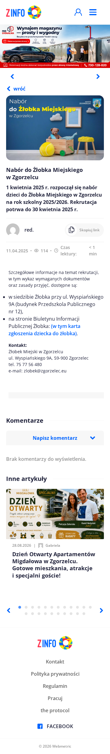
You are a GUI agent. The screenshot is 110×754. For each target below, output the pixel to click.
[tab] (19, 607)
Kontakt (55, 661)
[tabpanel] (55, 46)
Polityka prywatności (55, 673)
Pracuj (55, 698)
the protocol (55, 710)
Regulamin (55, 686)
